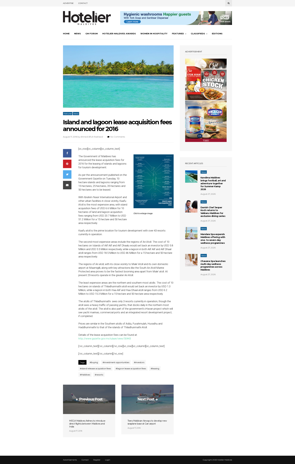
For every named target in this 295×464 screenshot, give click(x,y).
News (77, 33)
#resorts (99, 374)
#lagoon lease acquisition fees (131, 368)
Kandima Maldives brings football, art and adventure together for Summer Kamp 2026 (213, 183)
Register (96, 460)
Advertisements (70, 460)
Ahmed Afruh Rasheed (92, 136)
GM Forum (91, 33)
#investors (139, 362)
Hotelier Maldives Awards (119, 33)
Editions (217, 33)
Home (66, 33)
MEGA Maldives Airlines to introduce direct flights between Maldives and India (87, 423)
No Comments (117, 136)
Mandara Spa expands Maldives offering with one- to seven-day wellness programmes (213, 238)
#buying (94, 362)
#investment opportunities (116, 362)
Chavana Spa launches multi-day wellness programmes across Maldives (213, 265)
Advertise (68, 3)
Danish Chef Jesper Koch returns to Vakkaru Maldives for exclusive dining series (213, 212)
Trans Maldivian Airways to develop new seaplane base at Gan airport (147, 422)
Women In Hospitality (153, 33)
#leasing (155, 368)
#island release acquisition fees (95, 368)
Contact (83, 3)
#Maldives (85, 374)
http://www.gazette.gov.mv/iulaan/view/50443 (104, 338)
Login (107, 460)
